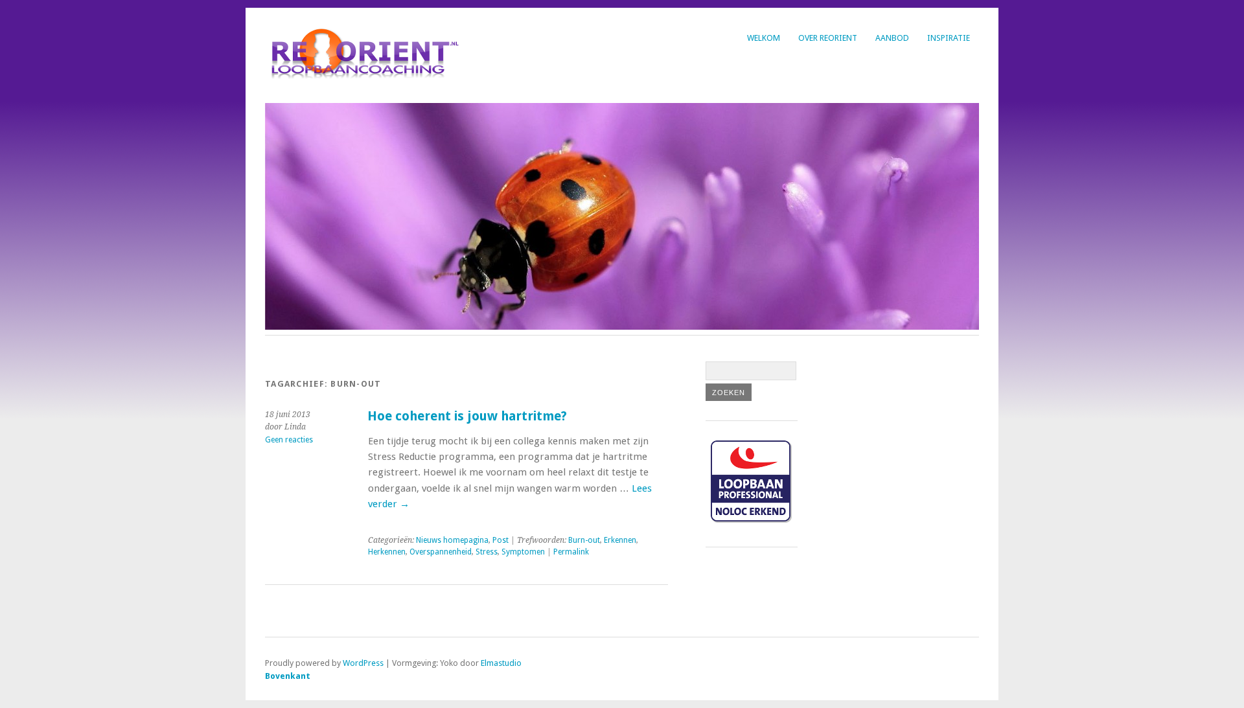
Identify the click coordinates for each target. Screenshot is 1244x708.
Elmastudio (501, 663)
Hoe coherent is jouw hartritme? (467, 416)
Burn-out (584, 540)
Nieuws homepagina (452, 540)
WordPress (363, 663)
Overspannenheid (440, 551)
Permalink (571, 551)
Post (500, 540)
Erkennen (620, 540)
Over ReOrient (827, 38)
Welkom (763, 38)
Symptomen (523, 551)
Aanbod (892, 38)
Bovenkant (287, 676)
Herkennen (387, 551)
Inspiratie (948, 38)
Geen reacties (289, 439)
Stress (487, 551)
